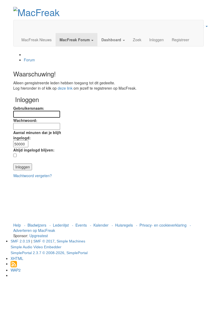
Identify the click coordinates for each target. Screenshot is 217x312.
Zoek (137, 39)
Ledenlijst (61, 225)
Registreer (180, 39)
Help (17, 225)
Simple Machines (71, 241)
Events (81, 225)
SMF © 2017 (44, 241)
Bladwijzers (37, 225)
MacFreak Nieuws (36, 39)
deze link (65, 88)
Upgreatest (38, 235)
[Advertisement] (108, 200)
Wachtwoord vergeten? (32, 175)
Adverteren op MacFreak (34, 230)
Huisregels (124, 225)
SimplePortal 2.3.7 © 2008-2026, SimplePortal (49, 253)
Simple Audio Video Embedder (36, 247)
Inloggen (156, 39)
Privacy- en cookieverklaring (163, 225)
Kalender (100, 225)
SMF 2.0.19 (20, 241)
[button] (76, 39)
